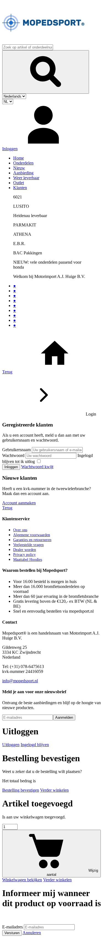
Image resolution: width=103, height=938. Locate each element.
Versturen (12, 933)
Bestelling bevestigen (20, 790)
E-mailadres (12, 927)
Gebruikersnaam (16, 449)
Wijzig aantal (72, 872)
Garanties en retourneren (32, 540)
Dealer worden (24, 550)
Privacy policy (24, 555)
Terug (7, 371)
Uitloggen (11, 744)
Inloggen (11, 467)
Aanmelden (64, 717)
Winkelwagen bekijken (22, 879)
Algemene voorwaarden (31, 535)
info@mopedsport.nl (20, 680)
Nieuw (19, 168)
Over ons (20, 530)
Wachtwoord (13, 455)
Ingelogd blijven (35, 744)
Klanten (20, 187)
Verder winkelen (54, 790)
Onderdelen (23, 163)
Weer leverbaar (26, 177)
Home (18, 158)
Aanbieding (23, 172)
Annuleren (32, 932)
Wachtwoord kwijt (37, 466)
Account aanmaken (19, 503)
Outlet (18, 182)
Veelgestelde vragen (28, 545)
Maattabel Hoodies (27, 560)
